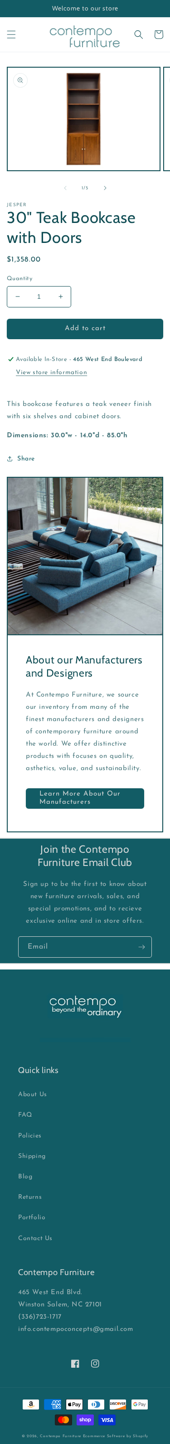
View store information (51, 372)
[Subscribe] (141, 947)
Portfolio (31, 1217)
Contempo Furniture (60, 1436)
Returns (30, 1197)
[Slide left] (65, 188)
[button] (11, 35)
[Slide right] (105, 188)
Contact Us (35, 1238)
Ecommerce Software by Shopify (115, 1436)
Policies (30, 1135)
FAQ (25, 1115)
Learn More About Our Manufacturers (80, 798)
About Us (32, 1094)
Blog (25, 1176)
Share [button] (26, 458)
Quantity (19, 279)
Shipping (32, 1156)
